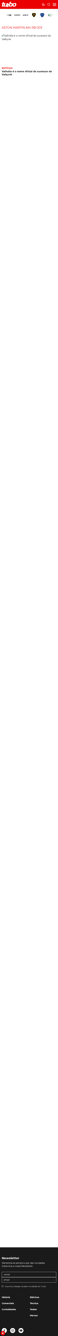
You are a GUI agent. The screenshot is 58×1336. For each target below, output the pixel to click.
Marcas (34, 1315)
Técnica (34, 1303)
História (6, 1297)
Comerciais (8, 1303)
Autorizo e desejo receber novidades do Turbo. (26, 1286)
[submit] (53, 1280)
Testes (33, 1309)
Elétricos (34, 1297)
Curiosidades (9, 1309)
